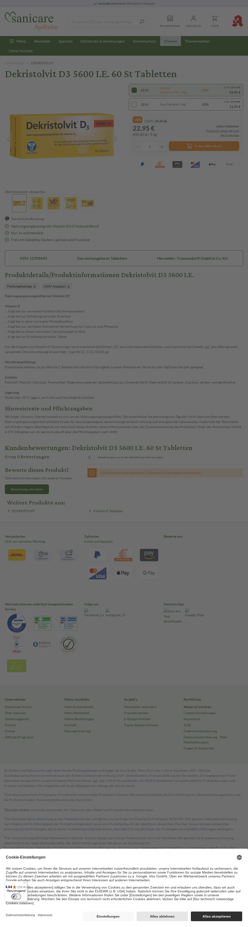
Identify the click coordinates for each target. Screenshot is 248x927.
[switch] (16, 896)
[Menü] (24, 884)
